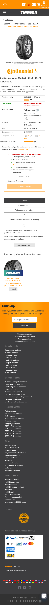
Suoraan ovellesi (24, 339)
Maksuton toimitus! (24, 334)
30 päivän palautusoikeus (24, 337)
